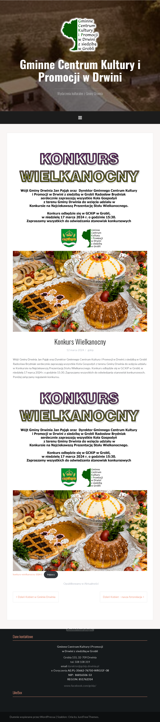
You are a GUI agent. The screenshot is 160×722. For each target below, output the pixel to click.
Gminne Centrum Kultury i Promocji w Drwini (80, 70)
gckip (91, 350)
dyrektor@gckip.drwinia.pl (83, 666)
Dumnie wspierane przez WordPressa (32, 716)
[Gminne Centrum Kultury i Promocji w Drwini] (80, 35)
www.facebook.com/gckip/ (80, 685)
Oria (70, 716)
